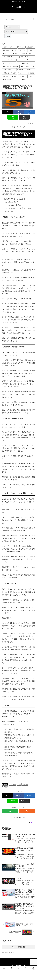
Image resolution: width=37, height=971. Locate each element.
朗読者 (26, 784)
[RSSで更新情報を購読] (27, 811)
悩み (20, 784)
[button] (33, 19)
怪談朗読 (13, 784)
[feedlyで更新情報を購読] (10, 811)
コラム (5, 784)
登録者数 (6, 787)
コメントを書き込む (18, 947)
